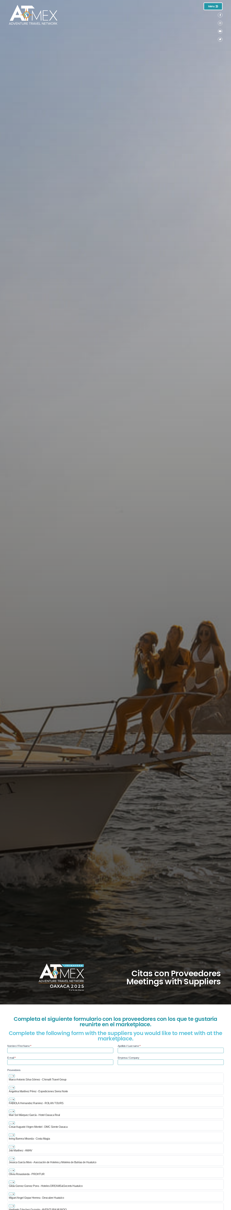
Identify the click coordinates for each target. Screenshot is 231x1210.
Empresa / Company (128, 1057)
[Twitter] (220, 39)
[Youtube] (220, 31)
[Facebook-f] (220, 15)
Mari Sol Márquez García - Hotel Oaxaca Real (34, 1115)
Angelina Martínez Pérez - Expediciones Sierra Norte (38, 1091)
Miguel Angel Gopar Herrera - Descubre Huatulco (36, 1197)
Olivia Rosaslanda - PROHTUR (27, 1174)
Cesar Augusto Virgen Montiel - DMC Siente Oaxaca (38, 1127)
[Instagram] (220, 23)
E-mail (11, 1057)
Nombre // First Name (19, 1046)
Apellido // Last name (129, 1046)
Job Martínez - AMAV (20, 1150)
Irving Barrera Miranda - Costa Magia (29, 1138)
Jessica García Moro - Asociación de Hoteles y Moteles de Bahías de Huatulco (52, 1162)
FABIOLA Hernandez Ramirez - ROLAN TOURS (36, 1103)
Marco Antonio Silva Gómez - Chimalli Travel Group (37, 1079)
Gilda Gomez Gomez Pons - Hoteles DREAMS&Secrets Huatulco (46, 1186)
